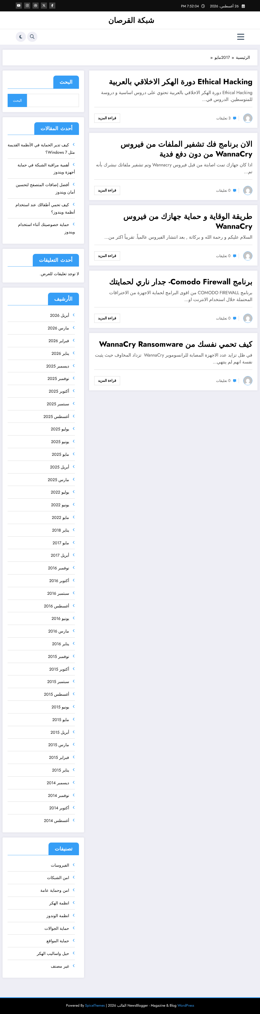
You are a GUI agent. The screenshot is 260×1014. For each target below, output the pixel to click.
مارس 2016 (58, 631)
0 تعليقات (223, 190)
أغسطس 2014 (56, 821)
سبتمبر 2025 (58, 404)
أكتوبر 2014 (59, 808)
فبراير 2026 (58, 341)
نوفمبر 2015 (58, 656)
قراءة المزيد (107, 117)
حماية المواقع (57, 941)
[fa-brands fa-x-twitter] (44, 6)
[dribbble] (35, 6)
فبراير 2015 (59, 757)
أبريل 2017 (60, 555)
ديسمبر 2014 (58, 783)
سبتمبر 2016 (58, 593)
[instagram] (27, 6)
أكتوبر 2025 (59, 391)
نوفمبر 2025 (58, 378)
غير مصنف (60, 966)
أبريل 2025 (59, 467)
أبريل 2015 (60, 732)
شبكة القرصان (131, 20)
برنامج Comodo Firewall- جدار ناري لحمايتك (180, 282)
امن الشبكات (58, 878)
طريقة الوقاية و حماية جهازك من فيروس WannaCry (187, 221)
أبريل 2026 (59, 315)
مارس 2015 (58, 745)
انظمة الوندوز (57, 916)
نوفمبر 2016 (58, 568)
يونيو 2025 (60, 442)
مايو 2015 (60, 720)
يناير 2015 (60, 770)
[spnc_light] (21, 37)
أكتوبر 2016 (59, 581)
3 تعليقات (223, 118)
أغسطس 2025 (56, 416)
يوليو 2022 (60, 492)
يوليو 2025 (60, 429)
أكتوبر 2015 (59, 669)
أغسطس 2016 (56, 606)
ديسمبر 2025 (57, 366)
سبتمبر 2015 (58, 682)
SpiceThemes (95, 1005)
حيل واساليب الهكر (53, 953)
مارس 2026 (58, 328)
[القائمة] (240, 36)
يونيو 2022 (60, 505)
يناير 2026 (60, 353)
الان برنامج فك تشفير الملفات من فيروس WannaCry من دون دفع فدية (186, 149)
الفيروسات (60, 865)
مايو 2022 (60, 517)
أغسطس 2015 (56, 694)
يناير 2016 (60, 644)
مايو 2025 (60, 454)
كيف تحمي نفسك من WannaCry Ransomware (175, 344)
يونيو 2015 (60, 707)
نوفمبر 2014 (58, 795)
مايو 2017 (61, 543)
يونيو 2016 (60, 618)
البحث (66, 82)
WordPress (185, 1005)
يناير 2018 (60, 530)
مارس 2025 (58, 480)
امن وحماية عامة (54, 890)
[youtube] (19, 6)
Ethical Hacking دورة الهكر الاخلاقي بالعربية (180, 81)
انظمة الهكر (59, 903)
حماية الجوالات (56, 928)
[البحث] (32, 37)
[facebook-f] (52, 6)
